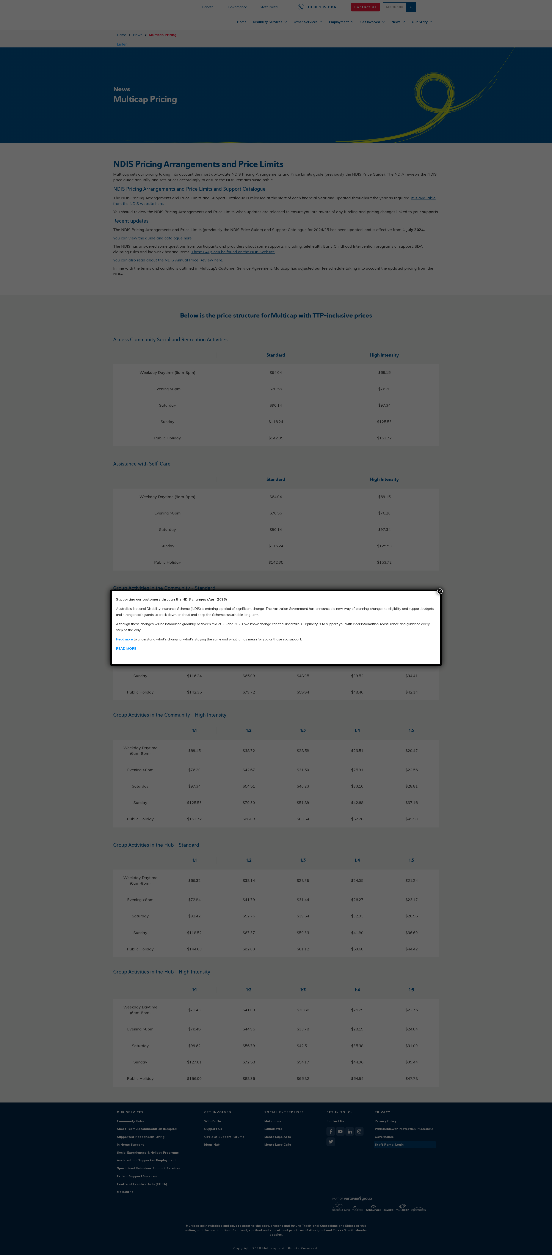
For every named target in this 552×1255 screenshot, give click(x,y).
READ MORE (126, 648)
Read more (124, 639)
